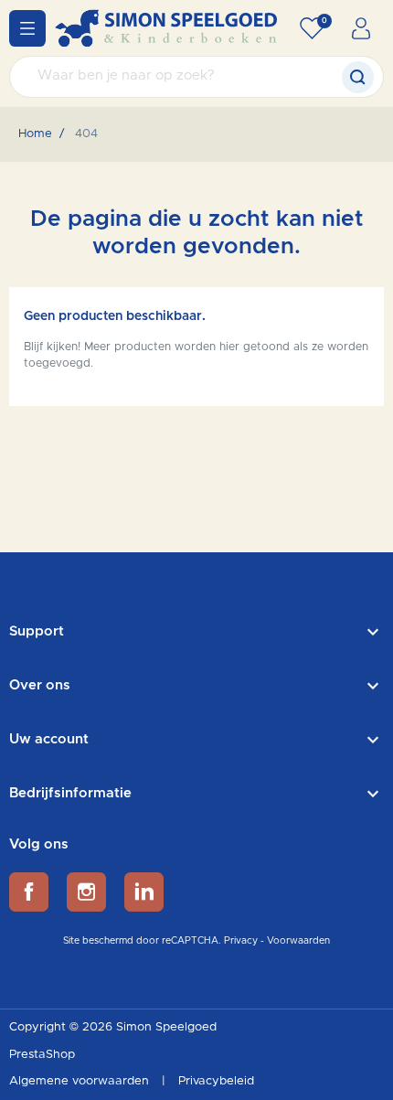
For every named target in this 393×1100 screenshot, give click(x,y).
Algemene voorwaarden (81, 1081)
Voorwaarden (298, 940)
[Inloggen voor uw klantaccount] (361, 28)
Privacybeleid (216, 1081)
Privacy (241, 940)
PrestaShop (42, 1055)
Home (35, 134)
